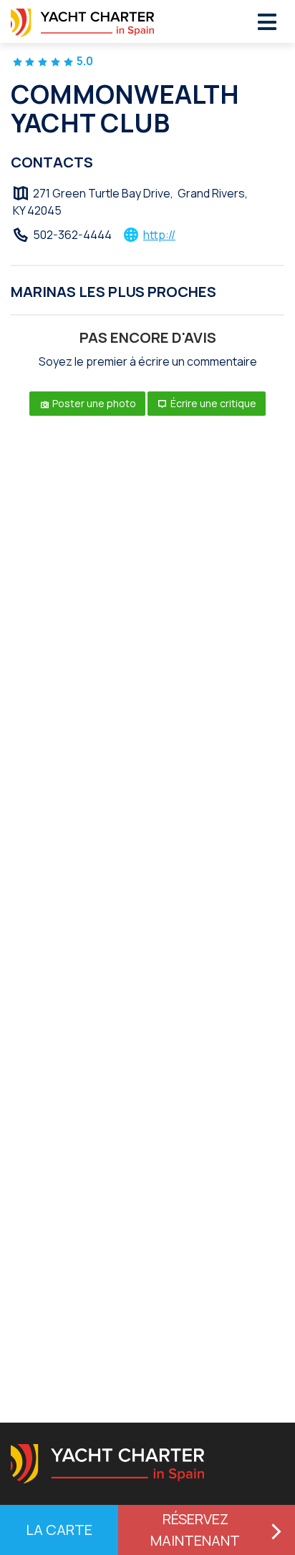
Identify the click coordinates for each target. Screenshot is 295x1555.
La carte (59, 1529)
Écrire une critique (212, 403)
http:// (159, 235)
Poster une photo (93, 403)
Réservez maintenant (195, 1529)
